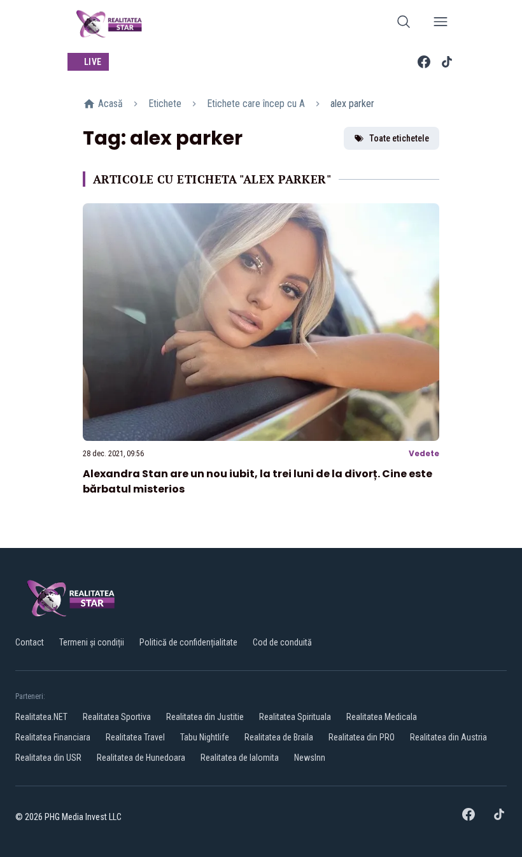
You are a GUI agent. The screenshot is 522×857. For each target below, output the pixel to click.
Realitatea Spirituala (295, 717)
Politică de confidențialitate (188, 642)
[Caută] (403, 24)
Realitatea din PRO (361, 737)
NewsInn (309, 758)
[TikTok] (447, 61)
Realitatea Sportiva (117, 717)
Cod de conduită (282, 642)
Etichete (164, 103)
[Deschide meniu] (441, 24)
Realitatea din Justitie (205, 717)
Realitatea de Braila (278, 737)
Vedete (424, 453)
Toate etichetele (399, 138)
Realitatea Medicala (381, 717)
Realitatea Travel (135, 737)
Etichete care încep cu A (256, 103)
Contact (29, 642)
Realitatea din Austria (448, 737)
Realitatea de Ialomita (240, 758)
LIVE (92, 62)
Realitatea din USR (48, 758)
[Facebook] (424, 61)
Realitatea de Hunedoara (141, 758)
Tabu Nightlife (204, 737)
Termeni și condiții (91, 642)
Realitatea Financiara (52, 737)
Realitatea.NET (41, 717)
